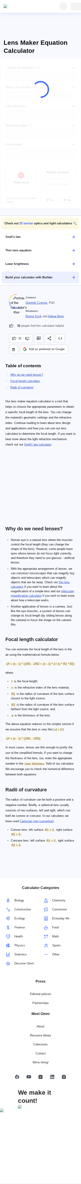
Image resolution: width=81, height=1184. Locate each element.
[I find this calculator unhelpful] (27, 338)
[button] (40, 223)
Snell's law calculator (37, 444)
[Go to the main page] (24, 6)
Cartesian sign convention (37, 821)
